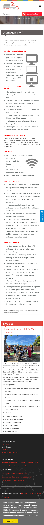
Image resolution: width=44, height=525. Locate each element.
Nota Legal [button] (35, 516)
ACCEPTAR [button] (11, 521)
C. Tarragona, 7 (6, 444)
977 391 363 (5, 449)
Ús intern (4, 455)
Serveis (16, 18)
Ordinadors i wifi (25, 18)
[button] (34, 14)
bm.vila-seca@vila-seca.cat (10, 452)
